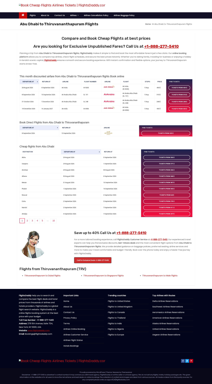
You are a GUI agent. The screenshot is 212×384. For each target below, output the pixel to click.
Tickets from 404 (179, 88)
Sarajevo (25, 164)
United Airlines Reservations (165, 329)
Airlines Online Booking (74, 329)
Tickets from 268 (179, 102)
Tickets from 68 (166, 195)
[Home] (23, 15)
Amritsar (25, 170)
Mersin (24, 182)
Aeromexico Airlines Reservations (168, 312)
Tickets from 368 (166, 176)
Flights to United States (119, 301)
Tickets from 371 (166, 164)
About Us (45, 15)
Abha (24, 157)
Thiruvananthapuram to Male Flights (159, 275)
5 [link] (42, 221)
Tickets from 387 (166, 182)
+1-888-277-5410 (161, 46)
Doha (24, 201)
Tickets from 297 (166, 214)
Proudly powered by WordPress (93, 372)
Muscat (24, 195)
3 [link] (32, 221)
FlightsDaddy (50, 60)
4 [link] (37, 221)
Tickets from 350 (166, 157)
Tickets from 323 (165, 133)
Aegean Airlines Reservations (166, 334)
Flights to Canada (116, 312)
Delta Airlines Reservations (165, 301)
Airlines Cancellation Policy (96, 15)
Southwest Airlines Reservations (167, 306)
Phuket (24, 189)
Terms (66, 323)
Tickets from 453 (179, 109)
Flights (33, 15)
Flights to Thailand (116, 317)
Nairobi (24, 207)
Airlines (73, 15)
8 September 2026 (28, 95)
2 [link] (27, 221)
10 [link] (54, 221)
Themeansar (127, 372)
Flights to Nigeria (116, 329)
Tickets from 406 (166, 170)
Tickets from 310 (179, 95)
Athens (24, 176)
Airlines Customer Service (75, 334)
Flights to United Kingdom (120, 306)
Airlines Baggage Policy (124, 15)
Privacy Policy (70, 317)
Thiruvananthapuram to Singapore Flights (103, 275)
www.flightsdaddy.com (39, 330)
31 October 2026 (27, 102)
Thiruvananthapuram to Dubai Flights (42, 275)
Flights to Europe (116, 334)
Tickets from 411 (166, 207)
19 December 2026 (28, 109)
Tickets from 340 (166, 189)
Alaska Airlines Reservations (165, 323)
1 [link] (22, 221)
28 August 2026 (27, 88)
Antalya (24, 214)
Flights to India (115, 323)
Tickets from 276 (166, 201)
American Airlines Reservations (167, 317)
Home (148, 24)
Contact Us (59, 15)
